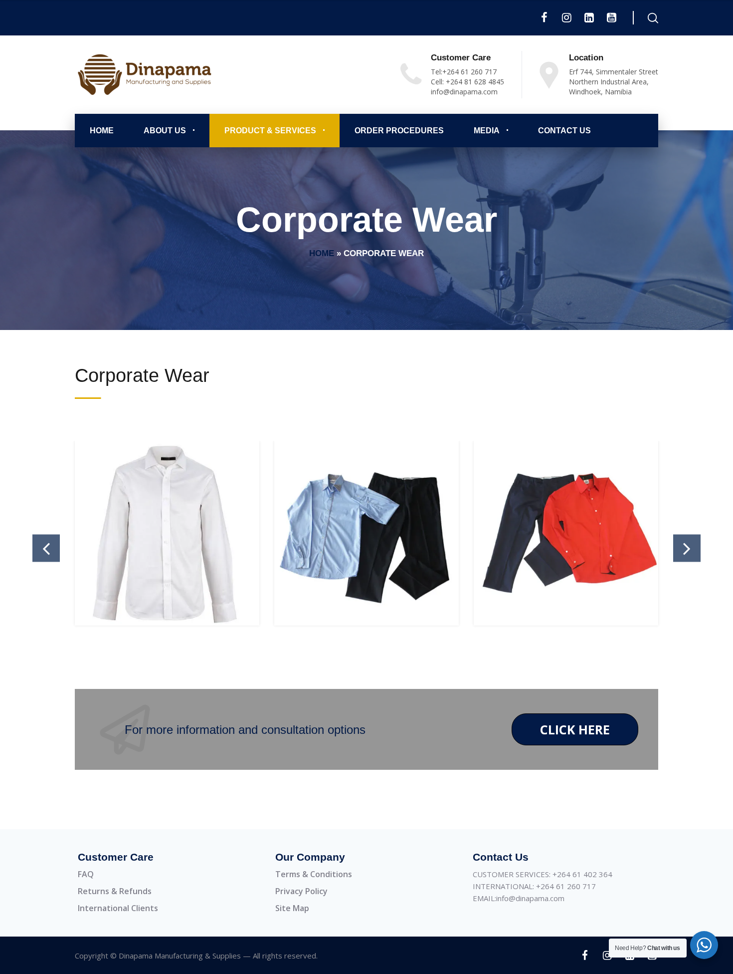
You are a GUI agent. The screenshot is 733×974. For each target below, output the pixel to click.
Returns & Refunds (115, 891)
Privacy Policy (301, 891)
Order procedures (399, 130)
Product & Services (270, 130)
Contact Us (564, 130)
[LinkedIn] (589, 17)
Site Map (292, 908)
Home (102, 130)
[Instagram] (566, 17)
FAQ (86, 874)
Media (487, 130)
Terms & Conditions (313, 874)
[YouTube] (611, 17)
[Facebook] (544, 17)
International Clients (118, 908)
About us (165, 130)
